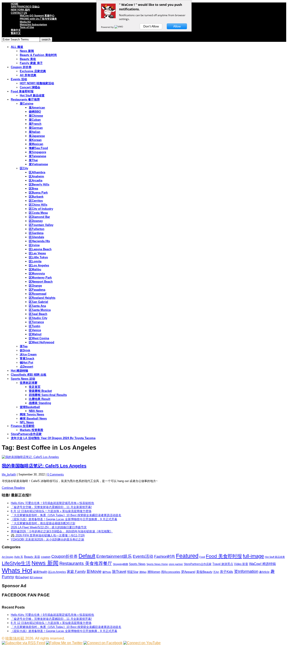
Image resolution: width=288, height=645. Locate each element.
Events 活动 (19, 79)
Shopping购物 (120, 564)
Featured (187, 556)
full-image (253, 556)
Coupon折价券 (64, 556)
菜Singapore (37, 152)
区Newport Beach (41, 281)
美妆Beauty (204, 572)
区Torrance (36, 322)
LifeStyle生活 (16, 563)
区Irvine (34, 245)
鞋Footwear (36, 577)
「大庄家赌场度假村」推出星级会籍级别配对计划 (43, 523)
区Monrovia (37, 273)
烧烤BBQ (35, 111)
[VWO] (119, 27)
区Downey (36, 221)
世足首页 (34, 386)
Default (87, 556)
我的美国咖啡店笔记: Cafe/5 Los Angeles (44, 465)
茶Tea (23, 346)
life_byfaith (9, 474)
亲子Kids (226, 572)
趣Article (264, 572)
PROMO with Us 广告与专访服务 (38, 18)
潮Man (142, 572)
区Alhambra (37, 172)
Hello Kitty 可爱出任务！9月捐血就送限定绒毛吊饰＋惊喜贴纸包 (52, 503)
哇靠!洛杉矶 (14, 638)
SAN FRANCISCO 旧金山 (25, 6)
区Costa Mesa (38, 212)
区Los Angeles (39, 265)
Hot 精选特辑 (19, 370)
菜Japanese (37, 136)
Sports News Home (157, 564)
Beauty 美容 (32, 556)
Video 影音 (241, 564)
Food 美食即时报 (22, 91)
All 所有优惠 (28, 75)
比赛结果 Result (39, 399)
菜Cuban (35, 119)
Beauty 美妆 (28, 59)
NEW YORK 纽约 (20, 9)
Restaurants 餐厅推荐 (25, 99)
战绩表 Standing (40, 403)
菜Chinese (36, 115)
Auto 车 (18, 556)
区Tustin (34, 326)
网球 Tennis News (32, 414)
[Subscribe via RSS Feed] (23, 643)
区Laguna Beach (40, 249)
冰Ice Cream (28, 354)
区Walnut (35, 334)
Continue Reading (13, 487)
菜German (36, 127)
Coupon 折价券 (21, 67)
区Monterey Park (40, 277)
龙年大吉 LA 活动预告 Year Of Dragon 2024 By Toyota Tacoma (53, 438)
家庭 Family (76, 571)
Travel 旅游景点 (222, 564)
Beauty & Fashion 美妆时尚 (38, 55)
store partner (176, 564)
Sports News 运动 (23, 378)
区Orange (35, 285)
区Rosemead (37, 293)
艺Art (216, 572)
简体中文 (16, 30)
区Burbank (36, 196)
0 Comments (55, 474)
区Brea (33, 188)
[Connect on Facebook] (102, 643)
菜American (37, 107)
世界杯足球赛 (28, 382)
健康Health (40, 572)
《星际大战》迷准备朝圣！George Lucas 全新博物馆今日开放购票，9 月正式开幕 (64, 519)
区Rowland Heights (42, 297)
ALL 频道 (17, 47)
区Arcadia (35, 180)
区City (24, 168)
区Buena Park (38, 192)
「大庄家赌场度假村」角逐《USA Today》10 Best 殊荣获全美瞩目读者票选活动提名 (66, 515)
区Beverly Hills (39, 184)
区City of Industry (41, 208)
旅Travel (119, 571)
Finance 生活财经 (22, 426)
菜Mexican (36, 144)
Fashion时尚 (164, 556)
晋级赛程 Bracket (40, 391)
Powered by (107, 27)
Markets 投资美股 (31, 430)
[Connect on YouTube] (142, 643)
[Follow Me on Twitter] (64, 643)
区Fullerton (36, 229)
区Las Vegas (37, 253)
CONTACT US (19, 12)
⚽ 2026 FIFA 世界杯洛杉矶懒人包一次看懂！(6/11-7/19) (48, 535)
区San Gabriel (38, 302)
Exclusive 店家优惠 (33, 71)
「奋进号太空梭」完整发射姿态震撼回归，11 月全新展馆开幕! (51, 507)
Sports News (137, 564)
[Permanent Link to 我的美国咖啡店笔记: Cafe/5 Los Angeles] (144, 457)
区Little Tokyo (38, 257)
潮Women (153, 572)
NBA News (36, 411)
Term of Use (27, 27)
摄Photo (106, 572)
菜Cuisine (26, 103)
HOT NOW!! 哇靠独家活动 (37, 83)
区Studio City (38, 318)
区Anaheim (36, 176)
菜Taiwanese (37, 156)
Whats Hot (17, 570)
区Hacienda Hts (39, 241)
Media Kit (25, 21)
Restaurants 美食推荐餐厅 (85, 563)
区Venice (35, 330)
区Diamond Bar (39, 217)
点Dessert (26, 366)
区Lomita (35, 261)
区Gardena (36, 233)
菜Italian (34, 132)
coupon (45, 556)
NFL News (27, 422)
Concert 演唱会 (30, 87)
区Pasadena (37, 289)
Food (202, 557)
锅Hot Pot (26, 362)
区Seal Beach (38, 314)
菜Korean (35, 140)
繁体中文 (16, 33)
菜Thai (33, 160)
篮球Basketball (30, 407)
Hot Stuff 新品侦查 (32, 95)
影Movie (94, 571)
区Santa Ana (37, 306)
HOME (14, 3)
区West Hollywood (41, 342)
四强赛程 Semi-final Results (48, 395)
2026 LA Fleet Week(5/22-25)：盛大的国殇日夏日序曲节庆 (49, 527)
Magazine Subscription (33, 24)
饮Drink (25, 350)
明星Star (132, 572)
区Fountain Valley (41, 225)
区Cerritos (36, 200)
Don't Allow (151, 26)
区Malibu (35, 269)
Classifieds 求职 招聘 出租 (28, 374)
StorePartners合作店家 (26, 434)
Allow (177, 26)
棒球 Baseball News (33, 418)
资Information (246, 571)
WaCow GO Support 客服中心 (37, 15)
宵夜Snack (27, 358)
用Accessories (170, 572)
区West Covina (39, 338)
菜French (35, 123)
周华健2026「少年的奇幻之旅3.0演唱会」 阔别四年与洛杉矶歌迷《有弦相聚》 (62, 531)
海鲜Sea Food (38, 148)
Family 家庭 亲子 (31, 63)
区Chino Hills (38, 204)
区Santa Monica (40, 310)
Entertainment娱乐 (114, 556)
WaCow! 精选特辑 (262, 564)
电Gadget (22, 577)
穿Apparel (188, 572)
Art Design (7, 557)
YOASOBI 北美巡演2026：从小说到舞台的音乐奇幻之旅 (47, 539)
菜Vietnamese (38, 164)
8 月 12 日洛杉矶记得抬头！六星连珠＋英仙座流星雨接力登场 (51, 511)
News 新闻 (27, 51)
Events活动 (143, 556)
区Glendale (36, 237)
